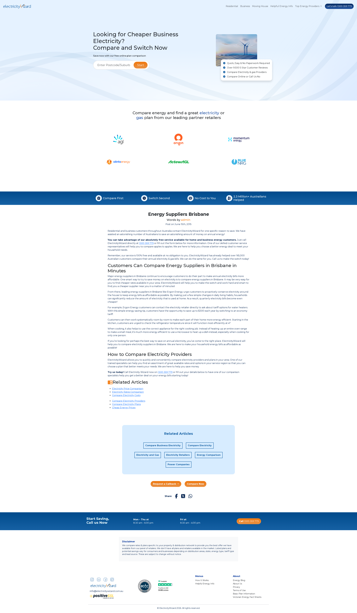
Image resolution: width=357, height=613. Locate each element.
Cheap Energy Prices (123, 407)
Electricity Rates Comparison (128, 392)
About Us (237, 583)
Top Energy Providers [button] (307, 6)
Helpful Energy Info (281, 6)
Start (140, 65)
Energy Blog (239, 580)
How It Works (202, 580)
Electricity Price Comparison (127, 388)
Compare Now (195, 484)
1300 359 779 (146, 243)
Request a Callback (165, 484)
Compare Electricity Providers (128, 401)
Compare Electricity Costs (126, 395)
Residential (232, 6)
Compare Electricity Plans (126, 404)
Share (168, 496)
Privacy (236, 587)
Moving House (260, 6)
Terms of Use (239, 590)
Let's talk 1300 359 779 (339, 6)
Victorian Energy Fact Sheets (247, 597)
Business (245, 6)
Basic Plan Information (244, 593)
